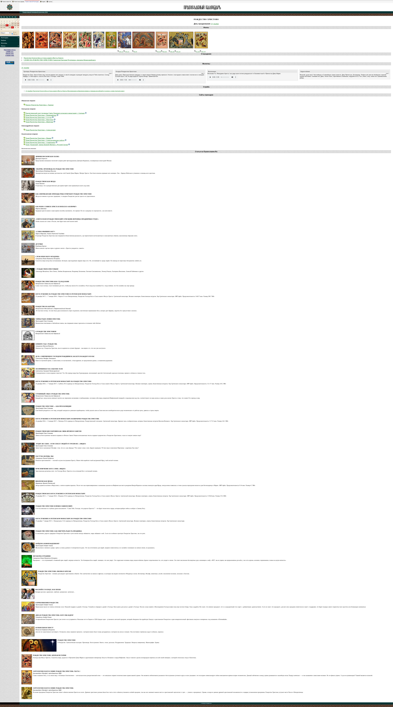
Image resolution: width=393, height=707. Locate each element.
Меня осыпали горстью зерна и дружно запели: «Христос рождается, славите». (60, 248)
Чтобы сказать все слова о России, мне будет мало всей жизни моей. (57, 221)
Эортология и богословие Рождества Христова (53, 688)
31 (1, 29)
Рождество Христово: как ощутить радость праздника (59, 531)
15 (15, 23)
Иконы (3, 46)
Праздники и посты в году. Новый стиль (10, 51)
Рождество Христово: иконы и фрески (54, 571)
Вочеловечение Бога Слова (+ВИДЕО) (51, 469)
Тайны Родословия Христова (48, 319)
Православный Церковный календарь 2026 (35, 12)
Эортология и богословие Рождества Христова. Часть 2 (56, 671)
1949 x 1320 (178, 51)
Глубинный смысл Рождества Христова (52, 394)
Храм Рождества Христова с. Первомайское (41, 115)
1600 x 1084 (172, 51)
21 (12, 25)
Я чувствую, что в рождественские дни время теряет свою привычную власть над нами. (63, 186)
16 (18, 23)
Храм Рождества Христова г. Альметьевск (40, 142)
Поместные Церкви (19, 1)
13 (9, 23)
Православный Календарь (32, 1)
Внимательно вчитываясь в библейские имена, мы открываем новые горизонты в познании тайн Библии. (68, 323)
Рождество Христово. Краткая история (49, 655)
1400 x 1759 (203, 51)
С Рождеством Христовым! (47, 269)
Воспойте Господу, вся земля (48, 589)
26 (7, 27)
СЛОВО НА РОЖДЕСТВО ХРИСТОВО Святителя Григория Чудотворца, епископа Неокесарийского (60, 60)
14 (12, 23)
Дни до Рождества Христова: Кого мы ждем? (54, 615)
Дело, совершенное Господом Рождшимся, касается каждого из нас (65, 356)
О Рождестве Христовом (46, 331)
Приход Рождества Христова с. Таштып (40, 105)
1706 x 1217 (127, 51)
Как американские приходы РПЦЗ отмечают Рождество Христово (64, 194)
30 (18, 27)
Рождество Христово (67, 640)
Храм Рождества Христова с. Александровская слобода (45, 140)
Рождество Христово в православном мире (54, 506)
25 (4, 27)
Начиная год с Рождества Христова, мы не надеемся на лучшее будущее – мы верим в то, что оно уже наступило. (71, 348)
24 (1, 27)
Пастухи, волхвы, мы (44, 456)
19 (6, 25)
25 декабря (215, 24)
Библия (3, 40)
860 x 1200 (159, 51)
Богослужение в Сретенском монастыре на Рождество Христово (63, 381)
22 (15, 25)
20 (9, 25)
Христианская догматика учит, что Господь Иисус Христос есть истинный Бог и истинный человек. (67, 471)
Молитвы (4, 43)
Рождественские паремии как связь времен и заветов (58, 431)
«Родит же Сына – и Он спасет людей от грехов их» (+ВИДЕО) (61, 444)
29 (15, 27)
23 (18, 25)
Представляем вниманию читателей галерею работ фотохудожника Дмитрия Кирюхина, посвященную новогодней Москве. (74, 161)
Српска (50, 1)
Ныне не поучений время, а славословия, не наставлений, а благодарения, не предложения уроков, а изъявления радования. (74, 360)
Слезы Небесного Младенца (47, 256)
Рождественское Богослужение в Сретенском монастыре (60, 493)
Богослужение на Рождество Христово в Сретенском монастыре (63, 294)
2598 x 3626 (165, 51)
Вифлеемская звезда (44, 481)
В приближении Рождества (47, 603)
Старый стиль (9, 55)
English (43, 1)
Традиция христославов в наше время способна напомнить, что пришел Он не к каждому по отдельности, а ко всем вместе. (74, 211)
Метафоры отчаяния (41, 556)
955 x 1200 (198, 51)
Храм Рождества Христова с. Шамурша (39, 122)
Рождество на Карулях (45, 306)
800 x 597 (135, 51)
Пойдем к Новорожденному (47, 543)
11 (4, 23)
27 (9, 27)
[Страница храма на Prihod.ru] (86, 113)
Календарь (4, 37)
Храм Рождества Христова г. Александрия (40, 130)
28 (12, 27)
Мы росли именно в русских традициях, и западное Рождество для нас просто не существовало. (65, 196)
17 (1, 25)
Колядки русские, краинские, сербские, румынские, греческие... (55, 592)
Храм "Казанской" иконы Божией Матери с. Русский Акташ (47, 144)
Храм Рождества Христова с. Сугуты (39, 117)
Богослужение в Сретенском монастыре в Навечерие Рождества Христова (67, 419)
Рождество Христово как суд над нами (52, 281)
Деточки (39, 244)
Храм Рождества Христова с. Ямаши (38, 138)
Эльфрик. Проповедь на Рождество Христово (55, 169)
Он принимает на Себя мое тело (49, 369)
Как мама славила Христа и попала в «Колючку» (56, 206)
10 (1, 23)
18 (4, 25)
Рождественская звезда (46, 181)
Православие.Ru (6, 1)
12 (7, 23)
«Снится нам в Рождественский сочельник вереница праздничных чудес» (67, 219)
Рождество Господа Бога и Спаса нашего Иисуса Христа (43, 58)
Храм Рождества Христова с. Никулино (39, 119)
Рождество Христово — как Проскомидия (53, 406)
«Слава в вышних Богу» (45, 231)
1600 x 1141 (121, 51)
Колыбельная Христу (44, 628)
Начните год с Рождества (46, 344)
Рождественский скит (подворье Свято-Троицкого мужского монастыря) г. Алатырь (55, 113)
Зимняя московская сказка (47, 156)
